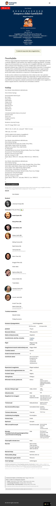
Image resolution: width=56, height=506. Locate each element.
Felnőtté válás (27, 35)
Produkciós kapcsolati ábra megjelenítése (28, 51)
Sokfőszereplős (17, 37)
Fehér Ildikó (15, 266)
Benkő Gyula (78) (17, 215)
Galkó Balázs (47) (17, 227)
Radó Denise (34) (16, 246)
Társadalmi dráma (27, 37)
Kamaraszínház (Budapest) (17, 236)
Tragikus (25, 42)
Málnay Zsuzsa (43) (17, 242)
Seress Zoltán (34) (17, 279)
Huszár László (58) (17, 297)
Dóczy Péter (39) (16, 221)
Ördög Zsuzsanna (17, 319)
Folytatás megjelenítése (12, 184)
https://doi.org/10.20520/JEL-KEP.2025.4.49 (33, 466)
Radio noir (43, 35)
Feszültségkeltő (36, 35)
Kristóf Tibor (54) (16, 303)
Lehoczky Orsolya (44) (18, 204)
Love (6, 8)
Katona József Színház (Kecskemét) (19, 273)
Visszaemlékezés (37, 37)
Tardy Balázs (15, 283)
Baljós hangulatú (13, 35)
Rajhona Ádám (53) (17, 272)
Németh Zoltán (16, 315)
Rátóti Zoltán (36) (16, 306)
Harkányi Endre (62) (17, 288)
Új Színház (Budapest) (16, 308)
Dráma (30, 42)
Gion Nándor (15, 194)
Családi (20, 35)
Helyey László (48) (17, 235)
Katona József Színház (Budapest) (18, 251)
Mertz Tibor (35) (16, 256)
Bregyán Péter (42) (17, 262)
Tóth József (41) (16, 249)
